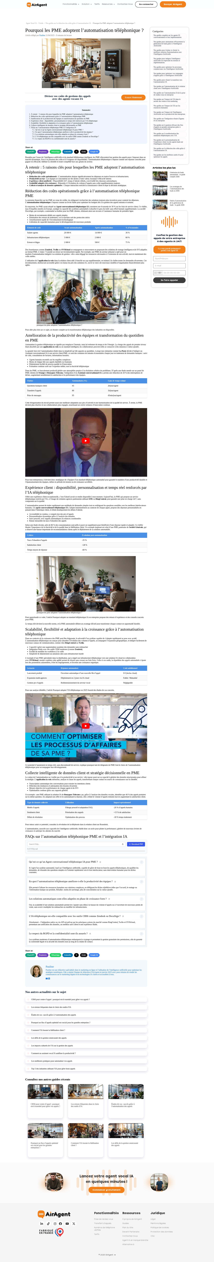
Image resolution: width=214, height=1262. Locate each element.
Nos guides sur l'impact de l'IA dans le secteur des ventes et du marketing (167, 100)
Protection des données (162, 1232)
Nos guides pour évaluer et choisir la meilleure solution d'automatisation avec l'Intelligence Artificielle (168, 52)
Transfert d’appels (102, 1223)
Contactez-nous (125, 4)
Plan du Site (127, 1228)
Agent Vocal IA (31, 23)
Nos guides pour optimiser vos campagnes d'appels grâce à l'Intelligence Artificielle (168, 74)
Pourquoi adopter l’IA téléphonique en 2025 (70, 690)
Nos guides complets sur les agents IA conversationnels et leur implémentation (167, 36)
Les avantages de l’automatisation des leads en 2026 (177, 189)
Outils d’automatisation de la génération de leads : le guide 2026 (178, 203)
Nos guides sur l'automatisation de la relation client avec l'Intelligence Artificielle (169, 87)
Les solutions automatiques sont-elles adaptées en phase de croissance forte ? (60, 134)
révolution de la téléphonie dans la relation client (77, 824)
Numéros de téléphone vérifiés (104, 1229)
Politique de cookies (160, 1228)
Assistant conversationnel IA (36, 353)
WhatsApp (55, 152)
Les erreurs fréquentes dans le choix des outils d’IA (51, 1007)
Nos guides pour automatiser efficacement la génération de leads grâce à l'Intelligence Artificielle (169, 44)
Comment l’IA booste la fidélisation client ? (48, 1030)
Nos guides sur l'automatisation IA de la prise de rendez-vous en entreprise (169, 94)
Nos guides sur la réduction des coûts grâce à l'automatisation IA (68, 23)
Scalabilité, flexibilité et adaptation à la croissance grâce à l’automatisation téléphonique (61, 123)
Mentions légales (158, 1223)
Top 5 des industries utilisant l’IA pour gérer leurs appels (53, 1069)
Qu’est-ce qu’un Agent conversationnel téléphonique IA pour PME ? (57, 130)
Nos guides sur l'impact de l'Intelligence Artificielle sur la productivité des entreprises (169, 113)
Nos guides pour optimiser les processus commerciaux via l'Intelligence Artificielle (168, 68)
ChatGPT (30, 152)
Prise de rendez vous (103, 1219)
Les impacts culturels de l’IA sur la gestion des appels (52, 1046)
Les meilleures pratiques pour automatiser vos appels (51, 1061)
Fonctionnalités (70, 4)
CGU (153, 1236)
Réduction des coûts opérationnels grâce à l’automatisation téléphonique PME (57, 116)
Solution (85, 4)
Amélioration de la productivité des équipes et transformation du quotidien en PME (59, 119)
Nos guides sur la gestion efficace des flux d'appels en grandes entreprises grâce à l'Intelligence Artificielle (168, 127)
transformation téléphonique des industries (86, 330)
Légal (153, 1219)
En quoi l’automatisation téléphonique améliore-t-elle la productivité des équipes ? (62, 132)
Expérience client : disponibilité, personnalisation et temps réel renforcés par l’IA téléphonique (63, 121)
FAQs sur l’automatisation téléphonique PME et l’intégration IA (52, 128)
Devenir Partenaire (130, 1232)
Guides (125, 1223)
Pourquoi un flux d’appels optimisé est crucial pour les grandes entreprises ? (60, 1022)
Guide (41, 23)
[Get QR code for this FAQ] (100, 862)
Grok (84, 152)
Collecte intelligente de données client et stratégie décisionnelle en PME (55, 125)
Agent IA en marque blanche (135, 1240)
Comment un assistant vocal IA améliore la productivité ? (53, 1053)
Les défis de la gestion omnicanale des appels (49, 1038)
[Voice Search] (123, 844)
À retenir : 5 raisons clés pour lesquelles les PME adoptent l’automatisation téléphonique (61, 114)
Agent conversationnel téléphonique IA (72, 207)
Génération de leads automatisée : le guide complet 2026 (177, 175)
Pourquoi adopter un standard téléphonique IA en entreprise (76, 617)
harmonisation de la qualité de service (113, 403)
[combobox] (158, 272)
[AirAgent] (37, 4)
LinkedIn (67, 152)
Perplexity (43, 152)
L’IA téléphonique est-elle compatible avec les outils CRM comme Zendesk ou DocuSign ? (65, 136)
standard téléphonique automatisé (92, 480)
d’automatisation (38, 254)
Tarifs (96, 4)
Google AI (94, 152)
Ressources (107, 4)
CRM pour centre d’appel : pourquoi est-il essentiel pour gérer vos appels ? (60, 999)
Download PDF (137, 844)
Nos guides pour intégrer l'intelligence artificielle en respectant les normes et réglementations (167, 61)
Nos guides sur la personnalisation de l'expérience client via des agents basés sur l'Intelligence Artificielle (168, 142)
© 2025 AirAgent (106, 1255)
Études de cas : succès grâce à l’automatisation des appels (53, 1015)
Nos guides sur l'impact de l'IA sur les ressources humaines (167, 107)
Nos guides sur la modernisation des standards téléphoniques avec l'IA (166, 134)
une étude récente (37, 525)
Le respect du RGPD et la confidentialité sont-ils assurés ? (54, 139)
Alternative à (128, 1244)
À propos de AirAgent (132, 1219)
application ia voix (46, 260)
